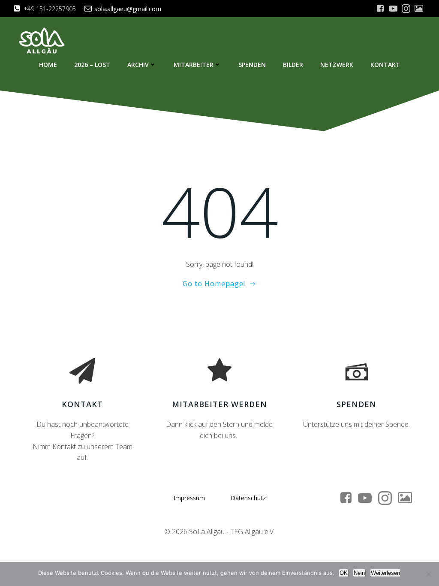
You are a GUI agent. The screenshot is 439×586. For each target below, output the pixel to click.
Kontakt (385, 64)
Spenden (252, 64)
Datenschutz (248, 498)
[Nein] (428, 574)
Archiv (138, 64)
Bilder (293, 64)
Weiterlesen (385, 573)
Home (48, 64)
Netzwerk (336, 64)
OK (344, 573)
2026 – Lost (92, 64)
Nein (359, 573)
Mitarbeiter (193, 64)
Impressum (189, 498)
